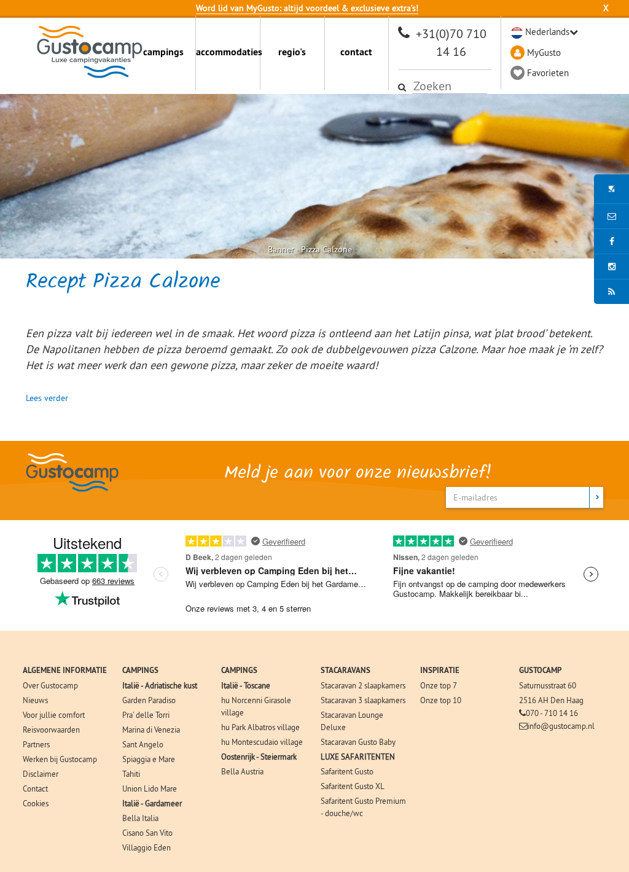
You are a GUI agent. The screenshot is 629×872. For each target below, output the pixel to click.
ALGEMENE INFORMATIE (65, 670)
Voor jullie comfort (54, 715)
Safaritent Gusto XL (353, 786)
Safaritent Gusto (347, 771)
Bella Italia (140, 818)
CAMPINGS (140, 670)
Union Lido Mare (149, 788)
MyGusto (544, 52)
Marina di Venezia (151, 729)
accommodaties (228, 51)
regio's (292, 51)
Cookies (36, 803)
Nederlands (547, 31)
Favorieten (548, 73)
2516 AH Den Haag (551, 700)
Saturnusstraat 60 (547, 685)
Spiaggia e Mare (148, 759)
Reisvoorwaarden (51, 729)
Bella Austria (242, 771)
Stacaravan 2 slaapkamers (363, 685)
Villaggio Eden (146, 847)
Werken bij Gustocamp (60, 759)
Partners (36, 744)
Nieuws (35, 700)
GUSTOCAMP (540, 670)
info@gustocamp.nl (561, 726)
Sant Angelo (142, 744)
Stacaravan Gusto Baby (358, 742)
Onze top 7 (438, 685)
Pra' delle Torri (146, 715)
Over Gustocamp (50, 685)
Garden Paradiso (149, 700)
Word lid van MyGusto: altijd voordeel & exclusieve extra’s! (307, 8)
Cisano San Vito (147, 833)
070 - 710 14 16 (552, 713)
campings (163, 51)
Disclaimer (40, 774)
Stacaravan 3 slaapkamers (363, 700)
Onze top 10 (440, 700)
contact (356, 51)
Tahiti (131, 774)
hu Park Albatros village (260, 727)
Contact (35, 788)
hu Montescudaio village (262, 742)
